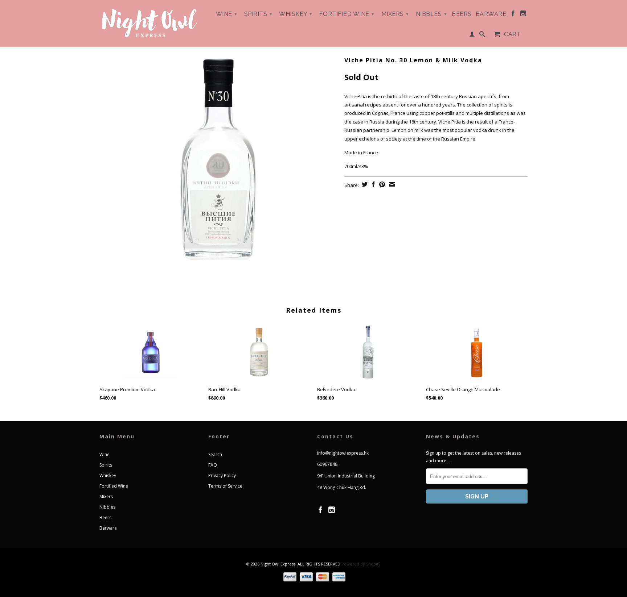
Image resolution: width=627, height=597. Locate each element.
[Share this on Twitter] (364, 184)
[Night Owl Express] (150, 23)
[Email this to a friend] (391, 184)
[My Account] (472, 35)
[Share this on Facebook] (372, 184)
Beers (462, 14)
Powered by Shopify (361, 564)
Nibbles (431, 14)
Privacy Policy (222, 475)
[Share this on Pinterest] (381, 184)
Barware (491, 14)
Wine (226, 14)
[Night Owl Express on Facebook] (513, 15)
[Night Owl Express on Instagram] (523, 15)
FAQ (212, 465)
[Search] (482, 35)
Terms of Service (225, 486)
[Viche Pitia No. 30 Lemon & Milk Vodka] (218, 163)
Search (215, 454)
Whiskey (295, 14)
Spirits (258, 14)
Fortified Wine (346, 14)
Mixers (395, 14)
